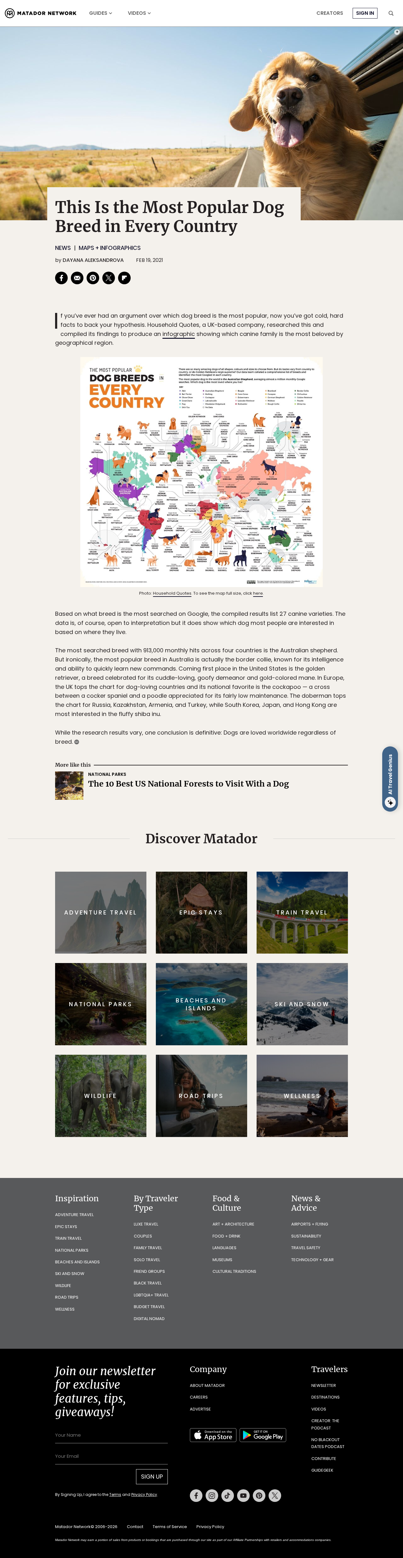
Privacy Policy (239, 821)
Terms (210, 821)
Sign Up (264, 805)
